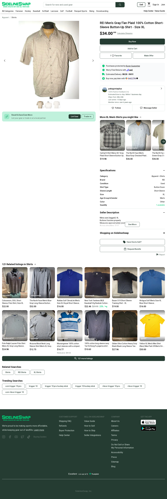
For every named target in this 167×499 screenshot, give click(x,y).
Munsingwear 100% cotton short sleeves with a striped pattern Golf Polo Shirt (68, 344)
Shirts (14, 17)
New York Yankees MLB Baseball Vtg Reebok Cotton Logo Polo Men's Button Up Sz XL (97, 301)
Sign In (156, 4)
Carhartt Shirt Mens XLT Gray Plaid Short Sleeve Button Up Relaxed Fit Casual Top (112, 154)
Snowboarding (102, 11)
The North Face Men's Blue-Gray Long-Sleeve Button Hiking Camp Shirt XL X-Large (42, 301)
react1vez (34, 338)
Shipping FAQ (65, 421)
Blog (113, 466)
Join (163, 4)
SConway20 (90, 295)
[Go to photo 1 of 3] (40, 104)
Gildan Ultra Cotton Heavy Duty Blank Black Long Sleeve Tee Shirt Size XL (124, 344)
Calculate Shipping (124, 33)
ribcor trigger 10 (135, 386)
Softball (45, 11)
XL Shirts (37, 372)
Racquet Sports (80, 11)
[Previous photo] (4, 60)
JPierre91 (116, 295)
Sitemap (115, 462)
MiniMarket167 (106, 148)
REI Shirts (22, 372)
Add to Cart (132, 49)
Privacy (114, 440)
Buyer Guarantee (133, 66)
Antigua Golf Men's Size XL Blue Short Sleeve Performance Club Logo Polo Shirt (151, 301)
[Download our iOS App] (150, 422)
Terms (114, 435)
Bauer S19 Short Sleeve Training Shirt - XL (122, 301)
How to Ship (89, 430)
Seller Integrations (92, 435)
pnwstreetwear (63, 295)
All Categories (8, 11)
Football (69, 11)
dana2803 (6, 295)
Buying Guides (39, 437)
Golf (62, 11)
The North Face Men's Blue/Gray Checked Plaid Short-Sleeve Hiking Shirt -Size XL (137, 154)
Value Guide (160, 11)
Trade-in (87, 116)
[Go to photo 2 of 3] (48, 104)
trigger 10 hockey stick (85, 386)
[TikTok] (28, 437)
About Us (115, 421)
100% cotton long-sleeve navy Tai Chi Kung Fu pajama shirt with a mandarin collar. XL (97, 344)
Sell (141, 4)
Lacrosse (54, 11)
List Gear (74, 116)
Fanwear (19, 11)
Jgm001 (144, 338)
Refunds (63, 426)
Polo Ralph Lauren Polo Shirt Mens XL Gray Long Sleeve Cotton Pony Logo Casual (13, 344)
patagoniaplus (132, 148)
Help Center (149, 11)
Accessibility (117, 452)
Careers (114, 426)
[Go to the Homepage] (16, 4)
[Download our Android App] (153, 428)
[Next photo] (93, 60)
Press (114, 457)
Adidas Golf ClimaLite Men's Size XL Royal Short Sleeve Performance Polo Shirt (68, 301)
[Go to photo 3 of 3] (56, 104)
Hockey (28, 11)
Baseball (36, 11)
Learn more (39, 430)
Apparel (5, 17)
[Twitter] (22, 437)
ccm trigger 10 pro (13, 386)
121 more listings (85, 358)
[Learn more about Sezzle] (131, 78)
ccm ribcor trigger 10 (14, 392)
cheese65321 (63, 338)
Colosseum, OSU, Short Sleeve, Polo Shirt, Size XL (12, 301)
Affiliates (115, 430)
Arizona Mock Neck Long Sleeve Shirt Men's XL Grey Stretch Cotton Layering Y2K (41, 344)
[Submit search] (120, 4)
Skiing (91, 11)
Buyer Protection (66, 430)
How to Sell (89, 426)
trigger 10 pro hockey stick (56, 386)
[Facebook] (9, 437)
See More (132, 224)
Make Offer (149, 56)
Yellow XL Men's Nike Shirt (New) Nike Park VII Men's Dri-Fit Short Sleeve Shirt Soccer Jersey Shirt (151, 344)
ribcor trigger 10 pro (111, 386)
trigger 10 (33, 386)
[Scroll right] (163, 141)
